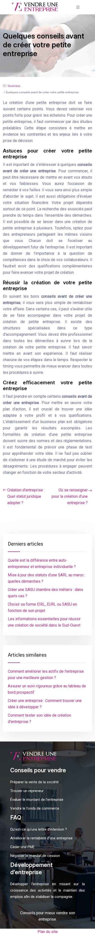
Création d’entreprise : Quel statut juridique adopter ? (26, 496)
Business (14, 86)
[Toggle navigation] (78, 7)
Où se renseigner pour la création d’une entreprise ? (70, 496)
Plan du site (48, 931)
